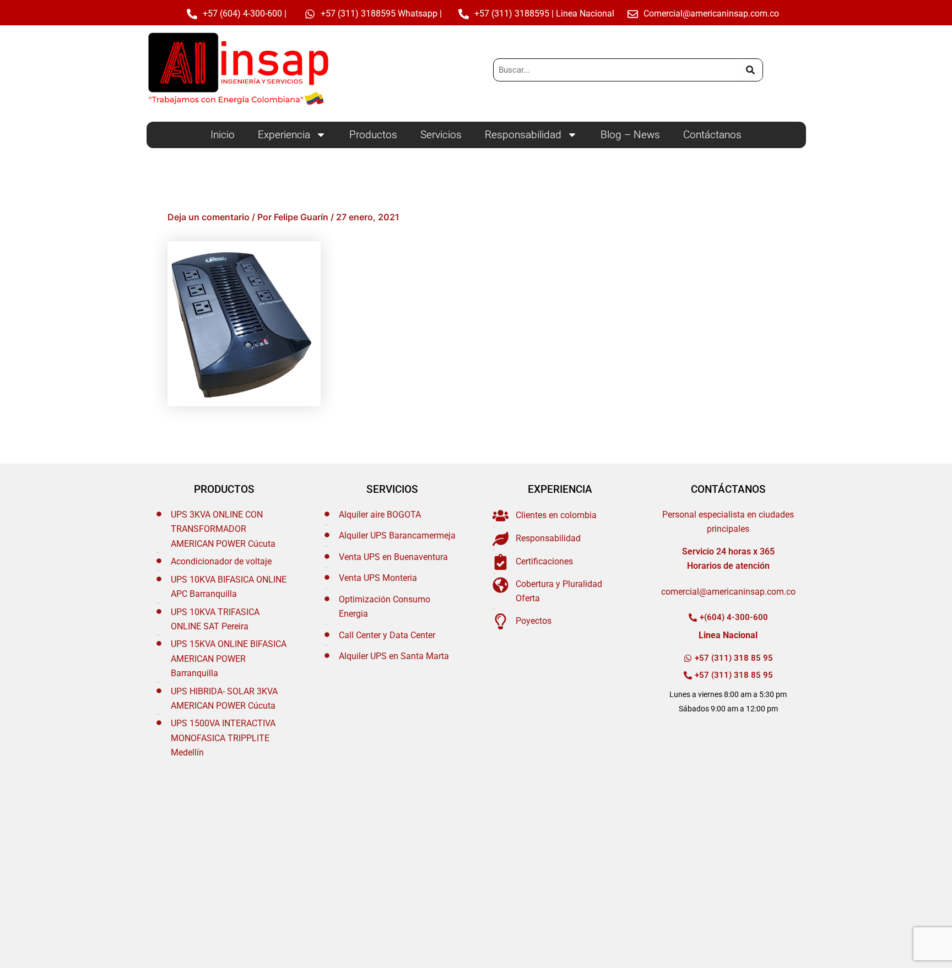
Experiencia (284, 134)
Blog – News (630, 134)
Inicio (222, 134)
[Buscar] (750, 70)
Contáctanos (712, 134)
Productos (373, 134)
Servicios (441, 134)
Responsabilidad (523, 134)
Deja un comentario (208, 216)
